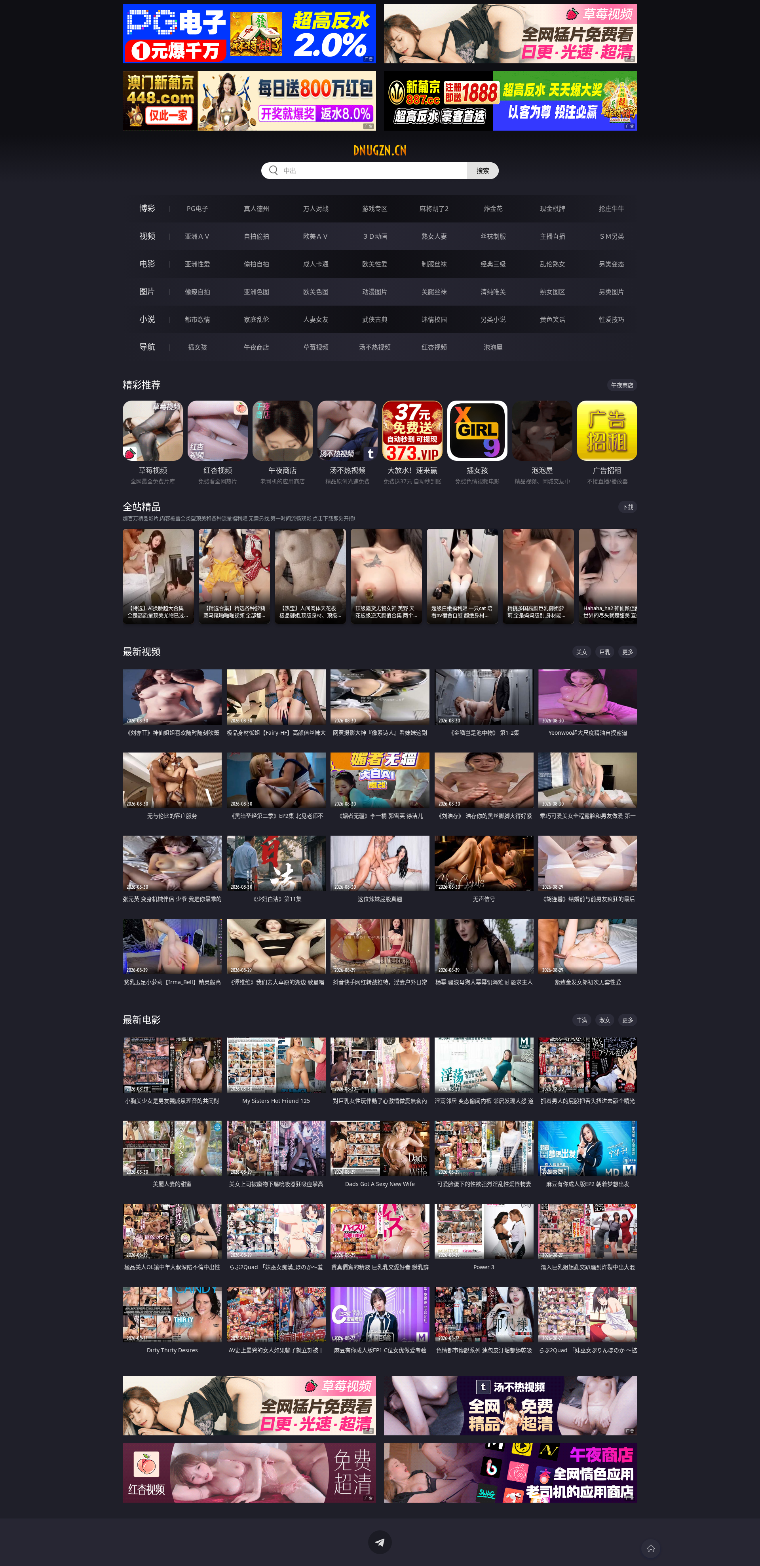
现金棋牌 (552, 208)
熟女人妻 (434, 236)
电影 (147, 263)
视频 (147, 236)
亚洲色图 (256, 291)
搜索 (483, 170)
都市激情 (197, 319)
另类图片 (611, 291)
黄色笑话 (552, 319)
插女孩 (197, 347)
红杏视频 (434, 347)
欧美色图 (316, 291)
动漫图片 (375, 291)
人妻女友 (316, 319)
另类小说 (493, 319)
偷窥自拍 (197, 291)
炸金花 (493, 208)
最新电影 (142, 1019)
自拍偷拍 (256, 236)
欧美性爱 (375, 264)
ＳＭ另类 (611, 236)
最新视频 (142, 651)
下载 (627, 507)
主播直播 (552, 236)
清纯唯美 (493, 291)
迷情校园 (434, 319)
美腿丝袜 (434, 291)
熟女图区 (552, 291)
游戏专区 (375, 208)
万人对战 (316, 208)
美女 (581, 652)
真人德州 (256, 208)
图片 (147, 291)
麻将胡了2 (434, 208)
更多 (627, 652)
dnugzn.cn (380, 150)
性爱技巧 (611, 319)
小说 (147, 319)
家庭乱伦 (256, 319)
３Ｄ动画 (375, 236)
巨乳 (604, 652)
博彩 (147, 208)
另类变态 (611, 264)
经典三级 (493, 264)
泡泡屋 (493, 347)
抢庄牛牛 (611, 208)
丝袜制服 (493, 236)
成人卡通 (316, 264)
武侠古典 (375, 319)
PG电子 (197, 208)
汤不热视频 (375, 347)
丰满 (581, 1020)
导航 (147, 347)
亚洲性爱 (197, 264)
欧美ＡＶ (316, 236)
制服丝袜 (434, 264)
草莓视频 (316, 347)
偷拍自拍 (256, 264)
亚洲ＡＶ (197, 236)
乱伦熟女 (552, 264)
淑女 (604, 1020)
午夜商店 (256, 347)
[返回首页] (650, 1548)
